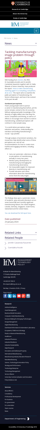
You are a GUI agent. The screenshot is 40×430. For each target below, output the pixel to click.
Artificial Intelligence (11, 307)
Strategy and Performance (13, 365)
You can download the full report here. (18, 213)
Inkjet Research (9, 348)
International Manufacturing (13, 354)
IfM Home (7, 38)
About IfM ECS (9, 391)
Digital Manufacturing (11, 325)
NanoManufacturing (11, 360)
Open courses (9, 408)
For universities (9, 405)
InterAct (20, 80)
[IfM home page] (20, 25)
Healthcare (8, 336)
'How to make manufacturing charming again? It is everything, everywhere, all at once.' (20, 90)
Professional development (13, 397)
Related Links (13, 232)
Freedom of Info (15, 288)
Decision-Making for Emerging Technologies (18, 319)
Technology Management (12, 371)
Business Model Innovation (13, 313)
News (16, 38)
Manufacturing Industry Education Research (18, 357)
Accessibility (12, 427)
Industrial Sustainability (12, 345)
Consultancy (8, 394)
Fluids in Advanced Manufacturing (15, 333)
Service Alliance (9, 374)
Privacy (23, 288)
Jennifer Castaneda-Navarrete (19, 242)
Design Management (11, 322)
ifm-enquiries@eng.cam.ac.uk (12, 284)
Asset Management (10, 310)
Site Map (5, 288)
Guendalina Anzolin (15, 247)
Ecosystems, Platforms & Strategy (15, 330)
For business (8, 399)
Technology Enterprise (11, 368)
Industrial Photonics (11, 339)
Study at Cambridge (20, 18)
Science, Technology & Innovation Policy (17, 362)
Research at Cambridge (20, 9)
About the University (20, 14)
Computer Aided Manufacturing (14, 316)
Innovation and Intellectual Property (15, 351)
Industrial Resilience (11, 342)
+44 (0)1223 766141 (9, 281)
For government (10, 402)
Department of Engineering (15, 419)
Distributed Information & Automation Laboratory (20, 328)
